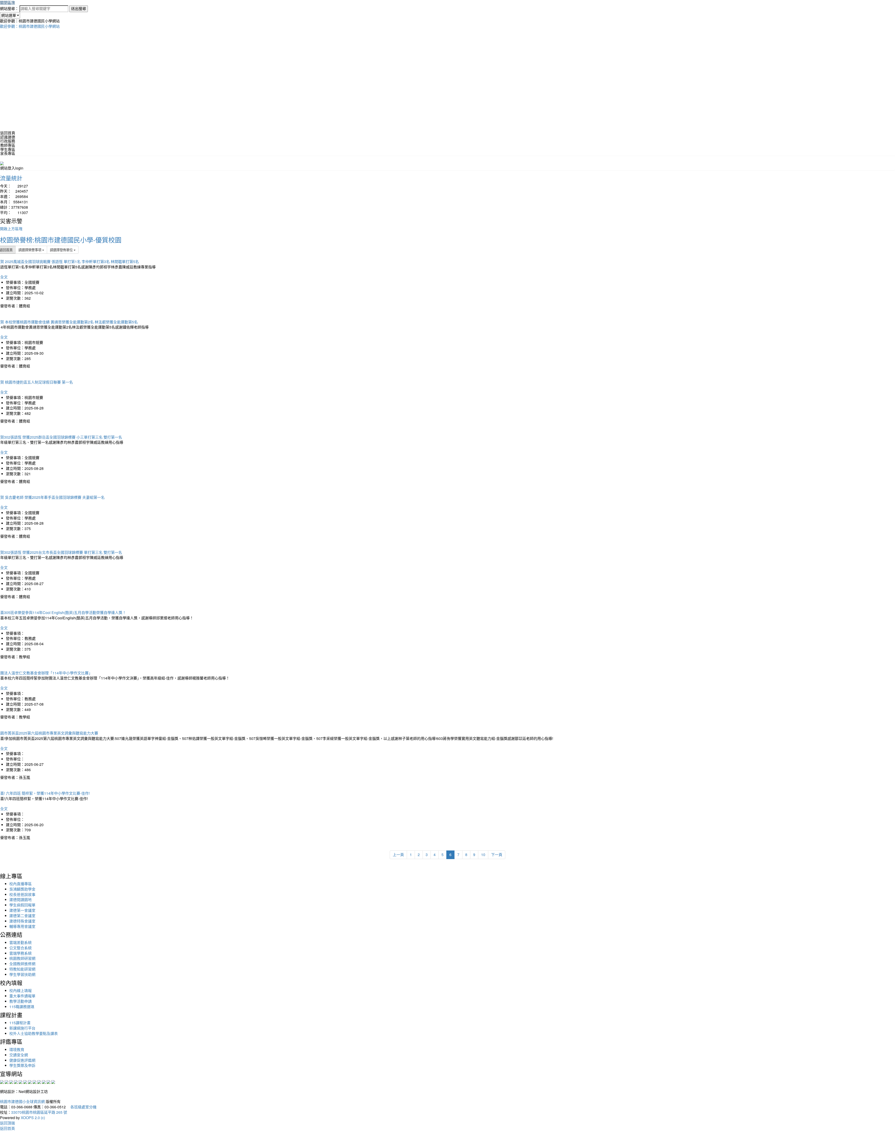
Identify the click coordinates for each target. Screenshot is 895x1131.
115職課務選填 (21, 1006)
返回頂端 (7, 1123)
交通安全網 (18, 1055)
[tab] (447, 137)
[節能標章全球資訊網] (25, 1081)
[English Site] (2, 163)
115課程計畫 (20, 1022)
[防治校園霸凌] (30, 1081)
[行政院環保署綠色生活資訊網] (16, 1081)
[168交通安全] (2, 1081)
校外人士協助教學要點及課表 (33, 1033)
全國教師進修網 (22, 963)
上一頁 (398, 854)
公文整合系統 (20, 948)
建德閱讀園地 (20, 899)
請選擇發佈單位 (62, 249)
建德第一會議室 (22, 910)
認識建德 (7, 137)
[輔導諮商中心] (44, 1081)
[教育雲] (39, 1081)
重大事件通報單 (22, 996)
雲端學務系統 (20, 953)
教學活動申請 (20, 1001)
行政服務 (7, 141)
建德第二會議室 (22, 915)
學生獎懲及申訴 (22, 1065)
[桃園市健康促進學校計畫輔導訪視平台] (53, 1081)
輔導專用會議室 (22, 926)
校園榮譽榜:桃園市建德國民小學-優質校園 (60, 239)
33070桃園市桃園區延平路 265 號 (39, 1112)
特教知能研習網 (22, 969)
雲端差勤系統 (20, 942)
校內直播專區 (20, 883)
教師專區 (7, 145)
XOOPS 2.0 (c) (33, 1117)
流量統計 (11, 178)
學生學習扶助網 (22, 974)
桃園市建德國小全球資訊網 (22, 1101)
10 (483, 854)
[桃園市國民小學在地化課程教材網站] (6, 1081)
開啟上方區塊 (11, 228)
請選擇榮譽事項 (30, 249)
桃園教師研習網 (22, 958)
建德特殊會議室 (22, 921)
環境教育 (16, 1049)
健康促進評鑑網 (22, 1060)
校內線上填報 (20, 990)
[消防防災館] (20, 1081)
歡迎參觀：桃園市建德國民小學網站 (30, 26)
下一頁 (496, 854)
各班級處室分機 (81, 1107)
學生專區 (7, 149)
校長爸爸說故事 (22, 894)
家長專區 (7, 153)
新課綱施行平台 (22, 1028)
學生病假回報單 (22, 905)
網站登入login (11, 168)
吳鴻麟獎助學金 (22, 889)
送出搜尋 (78, 8)
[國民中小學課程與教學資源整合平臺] (48, 1081)
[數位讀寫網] (34, 1081)
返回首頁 (7, 132)
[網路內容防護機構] (11, 1081)
